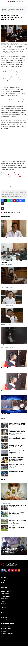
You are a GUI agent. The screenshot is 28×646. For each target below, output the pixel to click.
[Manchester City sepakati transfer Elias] (4, 473)
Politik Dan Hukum (14, 8)
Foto (2, 533)
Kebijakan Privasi (5, 626)
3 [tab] (14, 555)
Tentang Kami (5, 631)
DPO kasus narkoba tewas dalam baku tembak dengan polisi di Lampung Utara (17, 431)
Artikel (3, 601)
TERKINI (3, 419)
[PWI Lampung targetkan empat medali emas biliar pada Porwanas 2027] (4, 439)
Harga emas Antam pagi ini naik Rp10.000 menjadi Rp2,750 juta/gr (13, 500)
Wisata (3, 610)
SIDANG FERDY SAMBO (9, 212)
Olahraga (3, 615)
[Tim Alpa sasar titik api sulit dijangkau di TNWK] (4, 453)
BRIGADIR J (19, 212)
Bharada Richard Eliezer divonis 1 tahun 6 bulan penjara (13, 284)
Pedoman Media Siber (7, 633)
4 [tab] (16, 555)
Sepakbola (4, 617)
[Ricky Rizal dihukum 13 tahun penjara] (11, 296)
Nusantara (4, 587)
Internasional (4, 598)
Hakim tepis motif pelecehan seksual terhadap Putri (12, 412)
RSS (2, 636)
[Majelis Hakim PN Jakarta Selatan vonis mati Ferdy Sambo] (14, 358)
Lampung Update (6, 591)
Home (5, 8)
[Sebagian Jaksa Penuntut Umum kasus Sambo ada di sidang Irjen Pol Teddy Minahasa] (14, 251)
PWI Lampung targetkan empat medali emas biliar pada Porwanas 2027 (17, 438)
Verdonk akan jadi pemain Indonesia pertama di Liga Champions (16, 527)
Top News (4, 479)
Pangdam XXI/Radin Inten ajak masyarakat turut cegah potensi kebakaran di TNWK (17, 445)
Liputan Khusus (5, 620)
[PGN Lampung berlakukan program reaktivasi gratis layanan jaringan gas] (4, 459)
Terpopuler (4, 580)
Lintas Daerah (5, 593)
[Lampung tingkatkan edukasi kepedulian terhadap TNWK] (4, 425)
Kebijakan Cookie (6, 628)
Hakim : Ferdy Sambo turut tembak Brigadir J (14, 389)
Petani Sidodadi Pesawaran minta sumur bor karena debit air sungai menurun (17, 520)
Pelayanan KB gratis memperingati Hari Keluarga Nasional (13, 549)
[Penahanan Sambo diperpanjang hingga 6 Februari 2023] (14, 491)
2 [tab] (12, 555)
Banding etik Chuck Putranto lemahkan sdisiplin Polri (12, 237)
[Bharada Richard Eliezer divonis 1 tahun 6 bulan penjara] (14, 275)
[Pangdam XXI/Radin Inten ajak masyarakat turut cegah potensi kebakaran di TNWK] (4, 446)
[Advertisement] (14, 145)
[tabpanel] (14, 546)
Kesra (2, 612)
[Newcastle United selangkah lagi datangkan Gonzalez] (4, 466)
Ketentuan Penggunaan (7, 623)
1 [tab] (9, 555)
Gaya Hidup (4, 603)
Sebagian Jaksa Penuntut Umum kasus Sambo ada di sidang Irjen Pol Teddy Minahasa (12, 260)
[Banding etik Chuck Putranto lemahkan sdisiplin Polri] (14, 228)
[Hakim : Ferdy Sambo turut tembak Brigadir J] (14, 381)
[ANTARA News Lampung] (15, 1)
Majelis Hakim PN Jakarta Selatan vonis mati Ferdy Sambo (14, 367)
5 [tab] (18, 555)
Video (2, 585)
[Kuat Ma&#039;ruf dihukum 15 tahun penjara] (12, 315)
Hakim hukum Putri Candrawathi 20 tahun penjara (13, 344)
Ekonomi (3, 607)
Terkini (3, 575)
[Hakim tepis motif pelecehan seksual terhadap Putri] (14, 404)
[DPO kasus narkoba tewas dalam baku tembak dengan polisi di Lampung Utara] (4, 432)
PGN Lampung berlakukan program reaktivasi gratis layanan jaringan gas (16, 459)
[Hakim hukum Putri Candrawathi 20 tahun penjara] (14, 335)
